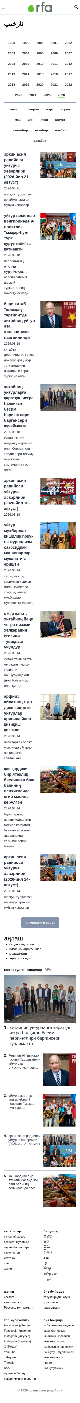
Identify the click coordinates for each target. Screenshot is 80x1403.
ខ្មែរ (45, 1263)
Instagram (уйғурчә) (17, 1336)
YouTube (9, 1352)
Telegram (10, 1357)
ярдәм (48, 1362)
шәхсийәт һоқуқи (55, 1330)
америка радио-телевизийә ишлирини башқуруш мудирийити (59, 1347)
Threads (9, 1362)
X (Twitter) (10, 1346)
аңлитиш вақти (20, 958)
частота (9, 1297)
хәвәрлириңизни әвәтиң (20, 1378)
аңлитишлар (12, 1302)
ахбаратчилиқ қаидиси (59, 1325)
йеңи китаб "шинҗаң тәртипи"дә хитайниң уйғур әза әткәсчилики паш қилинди (19, 321)
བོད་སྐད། (48, 1268)
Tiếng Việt (50, 1274)
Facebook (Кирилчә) (17, 1330)
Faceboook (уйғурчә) (17, 1325)
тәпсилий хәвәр (14, 1236)
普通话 (48, 1236)
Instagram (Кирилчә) (17, 1341)
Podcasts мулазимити (18, 1307)
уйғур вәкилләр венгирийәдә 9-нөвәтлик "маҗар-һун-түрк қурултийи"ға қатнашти (19, 232)
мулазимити (18, 953)
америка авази (53, 1357)
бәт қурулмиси (53, 1368)
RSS (7, 1368)
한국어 (48, 1252)
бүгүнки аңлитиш (21, 944)
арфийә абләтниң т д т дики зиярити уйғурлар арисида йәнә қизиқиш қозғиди (18, 713)
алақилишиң (52, 1307)
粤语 (46, 1242)
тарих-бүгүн (12, 1252)
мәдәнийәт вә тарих (17, 1247)
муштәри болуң (14, 1373)
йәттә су (9, 1258)
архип (8, 1268)
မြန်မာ (47, 1247)
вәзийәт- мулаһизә (16, 1242)
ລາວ (46, 1258)
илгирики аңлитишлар (25, 949)
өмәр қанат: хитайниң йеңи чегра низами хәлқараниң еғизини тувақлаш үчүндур (18, 630)
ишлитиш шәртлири (57, 1336)
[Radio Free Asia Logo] (40, 7)
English (48, 1279)
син (6, 1263)
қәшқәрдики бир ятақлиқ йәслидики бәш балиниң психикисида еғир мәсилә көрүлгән (19, 786)
